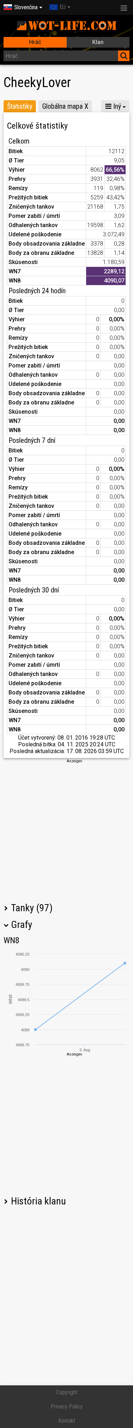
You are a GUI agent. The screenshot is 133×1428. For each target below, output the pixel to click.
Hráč (35, 42)
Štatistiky (19, 106)
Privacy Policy (67, 1406)
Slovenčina (26, 7)
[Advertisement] (66, 830)
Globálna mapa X (65, 106)
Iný (116, 106)
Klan (98, 42)
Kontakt (66, 1420)
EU (63, 7)
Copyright (66, 1392)
